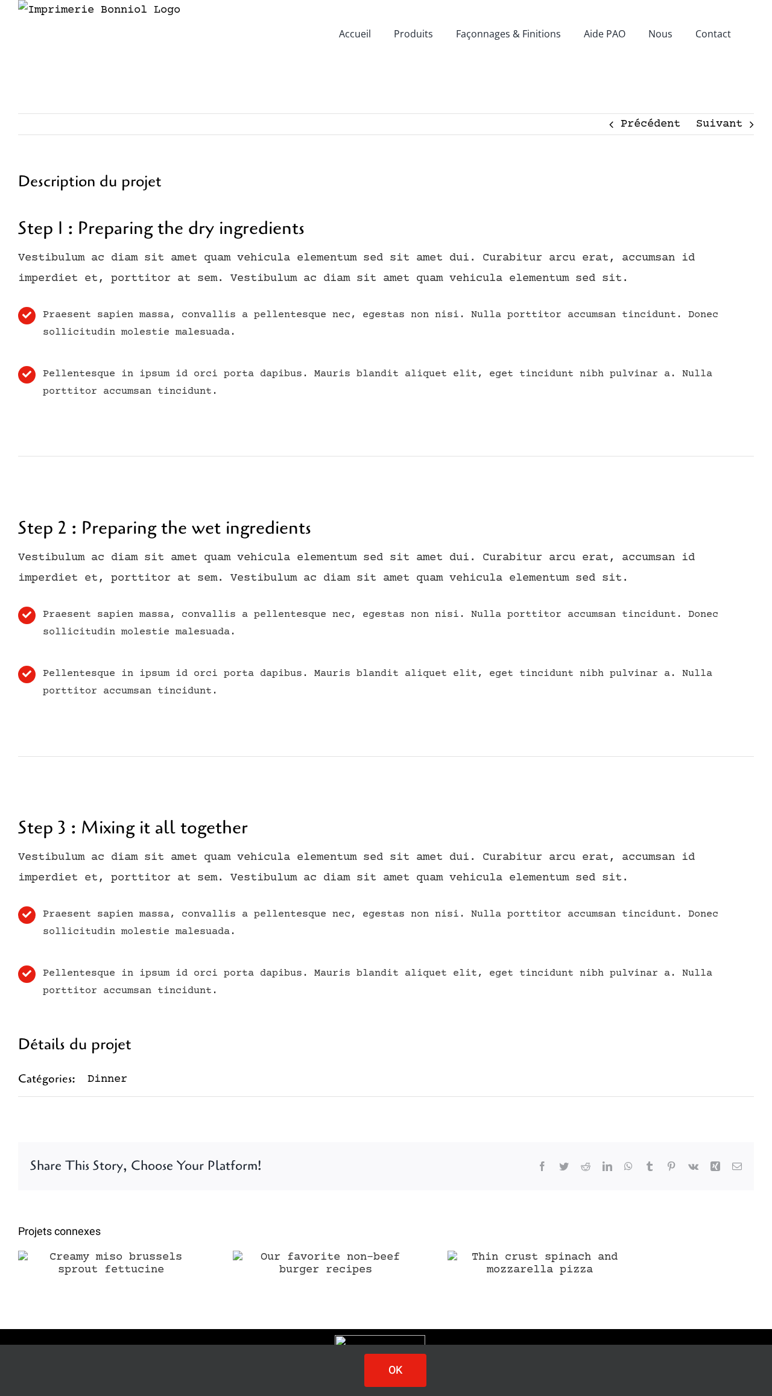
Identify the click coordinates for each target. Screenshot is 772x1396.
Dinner (107, 1079)
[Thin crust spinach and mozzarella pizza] (540, 1263)
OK (395, 1370)
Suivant (719, 124)
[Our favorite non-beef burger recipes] (326, 1263)
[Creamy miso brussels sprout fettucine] (111, 1263)
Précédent (650, 124)
